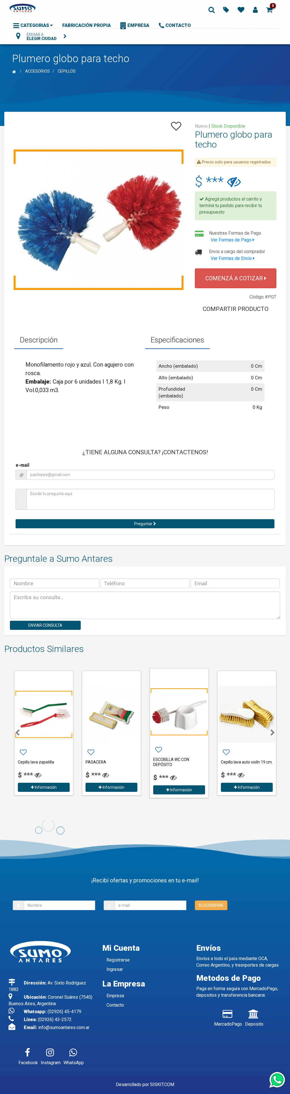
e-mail (22, 465)
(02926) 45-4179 (64, 1011)
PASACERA (28, 762)
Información (45, 787)
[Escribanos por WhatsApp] (276, 1080)
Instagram (51, 1062)
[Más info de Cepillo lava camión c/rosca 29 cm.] (246, 711)
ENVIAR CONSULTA (45, 625)
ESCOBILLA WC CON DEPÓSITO (103, 762)
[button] (269, 9)
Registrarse (118, 960)
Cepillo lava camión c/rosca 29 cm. (245, 762)
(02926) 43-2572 (55, 1019)
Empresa (115, 995)
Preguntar (143, 523)
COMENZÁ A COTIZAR (234, 278)
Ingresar (114, 969)
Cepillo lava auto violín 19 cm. (179, 762)
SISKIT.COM (162, 1084)
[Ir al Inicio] (14, 71)
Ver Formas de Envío (232, 258)
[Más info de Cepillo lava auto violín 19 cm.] (179, 714)
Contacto (115, 1005)
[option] (44, 732)
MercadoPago (228, 1024)
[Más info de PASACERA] (43, 714)
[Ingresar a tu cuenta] (255, 9)
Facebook (28, 1062)
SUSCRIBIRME (211, 905)
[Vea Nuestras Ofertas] (226, 9)
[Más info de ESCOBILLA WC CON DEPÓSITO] (111, 711)
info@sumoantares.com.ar (63, 1027)
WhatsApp (73, 1062)
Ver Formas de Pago (232, 240)
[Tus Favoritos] (241, 9)
